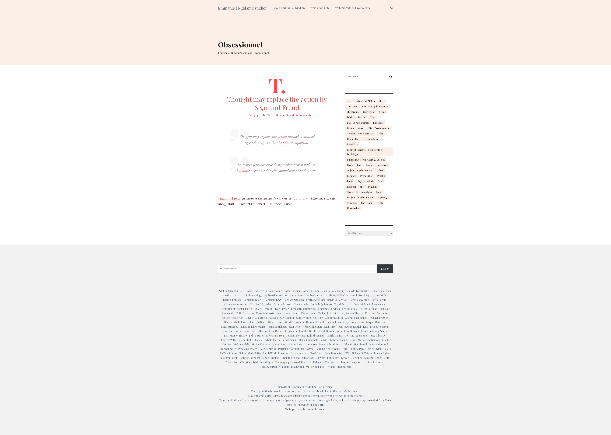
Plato (388, 349)
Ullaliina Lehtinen (373, 362)
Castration (352, 106)
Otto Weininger (227, 349)
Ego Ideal (378, 122)
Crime (382, 111)
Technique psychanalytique (291, 362)
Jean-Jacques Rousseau (376, 326)
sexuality (373, 186)
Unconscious (354, 208)
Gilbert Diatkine (257, 322)
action (282, 136)
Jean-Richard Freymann (283, 331)
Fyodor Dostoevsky (232, 317)
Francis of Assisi (265, 313)
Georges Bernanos (355, 317)
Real (380, 181)
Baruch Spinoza (232, 300)
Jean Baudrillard (277, 326)
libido (350, 165)
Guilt (380, 133)
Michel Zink (295, 344)
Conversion (369, 111)
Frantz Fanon (301, 313)
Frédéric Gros (335, 313)
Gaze (361, 128)
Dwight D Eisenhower (276, 308)
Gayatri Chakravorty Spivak (262, 317)
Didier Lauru (244, 308)
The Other (366, 202)
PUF (269, 204)
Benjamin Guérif (253, 300)
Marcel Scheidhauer (284, 340)
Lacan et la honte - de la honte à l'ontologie (364, 152)
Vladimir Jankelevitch (291, 366)
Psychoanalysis (366, 181)
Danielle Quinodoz (321, 304)
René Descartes (333, 353)
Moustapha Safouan (330, 344)
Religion (351, 186)
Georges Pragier (378, 317)
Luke (250, 340)
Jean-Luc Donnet (232, 331)
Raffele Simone (228, 353)
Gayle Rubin (287, 317)
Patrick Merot (268, 349)
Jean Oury (329, 326)
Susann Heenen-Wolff (377, 357)
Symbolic (352, 202)
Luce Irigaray (377, 335)
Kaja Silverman (315, 335)
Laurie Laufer (335, 335)
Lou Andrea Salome (356, 335)
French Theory (354, 313)
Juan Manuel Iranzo (235, 335)
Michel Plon (279, 344)
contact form (354, 395)
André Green (296, 295)
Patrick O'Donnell (288, 349)
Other (380, 170)
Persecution (366, 175)
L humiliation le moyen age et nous (366, 159)
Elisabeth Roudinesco (303, 308)
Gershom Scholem (234, 322)
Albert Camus (293, 291)
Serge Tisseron (270, 357)
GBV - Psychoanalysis (379, 128)
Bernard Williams (294, 300)
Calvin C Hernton (337, 300)
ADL (242, 291)
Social (379, 192)
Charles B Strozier (260, 304)
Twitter (305, 404)
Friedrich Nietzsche (376, 313)
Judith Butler (256, 335)
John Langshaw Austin (374, 331)
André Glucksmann (275, 295)
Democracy (378, 304)
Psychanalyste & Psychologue (352, 8)
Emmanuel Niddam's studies (242, 8)
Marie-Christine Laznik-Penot (338, 340)
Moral (369, 165)
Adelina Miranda (228, 291)
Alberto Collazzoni (332, 291)
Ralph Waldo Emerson (275, 353)
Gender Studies (334, 317)
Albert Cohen (311, 291)
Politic (350, 181)
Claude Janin (301, 304)
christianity (353, 111)
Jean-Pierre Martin (256, 331)
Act (349, 101)
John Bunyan (351, 331)
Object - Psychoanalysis (359, 170)
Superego (383, 197)
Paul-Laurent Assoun (328, 349)
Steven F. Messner (351, 357)
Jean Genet (295, 326)
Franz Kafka (318, 313)
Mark (385, 340)
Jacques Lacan (356, 322)
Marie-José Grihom (369, 340)
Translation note (319, 8)
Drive (372, 117)
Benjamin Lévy (273, 300)
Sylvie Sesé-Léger (263, 362)
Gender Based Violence (309, 317)
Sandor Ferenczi (250, 357)
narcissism (382, 165)
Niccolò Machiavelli (355, 344)
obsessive (283, 142)
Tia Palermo (316, 362)
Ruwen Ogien (382, 353)
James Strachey (229, 326)
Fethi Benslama (245, 313)
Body (382, 101)
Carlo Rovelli (378, 300)
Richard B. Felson (361, 353)
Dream (361, 117)
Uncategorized (268, 366)
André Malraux (315, 295)
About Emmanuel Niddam (289, 8)
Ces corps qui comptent (375, 106)
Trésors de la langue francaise (342, 362)
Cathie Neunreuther (236, 304)
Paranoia (351, 175)
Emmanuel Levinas (329, 308)
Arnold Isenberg (360, 295)
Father (350, 128)
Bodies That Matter (365, 101)
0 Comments (303, 115)
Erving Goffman (368, 308)
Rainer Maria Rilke (250, 353)
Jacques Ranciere (375, 322)
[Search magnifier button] (391, 76)
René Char (316, 353)
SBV (362, 186)
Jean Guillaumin (313, 326)
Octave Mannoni (378, 344)
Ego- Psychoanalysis (358, 122)
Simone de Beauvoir (313, 357)
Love (359, 165)
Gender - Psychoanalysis (360, 133)
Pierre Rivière (375, 349)
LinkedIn (318, 404)
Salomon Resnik (229, 357)
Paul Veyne (307, 349)
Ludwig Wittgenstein (233, 340)
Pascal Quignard (247, 349)
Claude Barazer (283, 304)
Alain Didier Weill (257, 291)
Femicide (385, 308)
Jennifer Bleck (307, 331)
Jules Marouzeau (275, 335)
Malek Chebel (263, 340)
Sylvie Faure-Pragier (238, 362)
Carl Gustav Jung (359, 300)
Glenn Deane (275, 322)
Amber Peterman (381, 291)
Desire (350, 117)
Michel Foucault (261, 344)
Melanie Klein (241, 344)
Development (227, 308)
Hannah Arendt (315, 322)
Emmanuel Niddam (305, 387)
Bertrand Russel (315, 300)
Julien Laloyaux (296, 335)
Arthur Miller (380, 295)
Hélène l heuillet (335, 322)
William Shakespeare (339, 366)
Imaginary (352, 144)
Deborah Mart (362, 304)
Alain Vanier (276, 291)
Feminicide (227, 313)
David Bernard (342, 304)
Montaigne (310, 344)
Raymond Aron (299, 353)
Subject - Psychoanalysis (360, 197)
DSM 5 (257, 308)
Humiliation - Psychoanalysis (362, 138)
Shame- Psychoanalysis (359, 192)
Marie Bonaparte (308, 340)
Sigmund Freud (285, 115)
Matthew (226, 344)
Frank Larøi (284, 313)
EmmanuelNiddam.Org (232, 400)
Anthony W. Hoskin (337, 295)
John (339, 331)
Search (385, 268)
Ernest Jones (349, 308)
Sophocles (333, 357)
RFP (347, 353)
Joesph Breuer (326, 331)
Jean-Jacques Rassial (349, 326)
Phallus (381, 175)
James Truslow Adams (252, 326)
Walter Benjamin (315, 366)
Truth (379, 202)
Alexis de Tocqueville (357, 291)
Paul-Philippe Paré (353, 349)
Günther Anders (294, 322)
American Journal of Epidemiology (242, 295)
